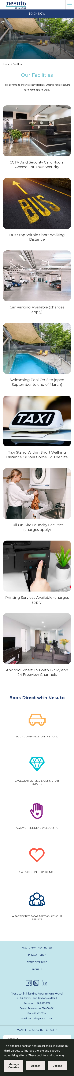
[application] (37, 1057)
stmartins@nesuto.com (40, 1018)
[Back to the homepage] (16, 4)
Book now (37, 13)
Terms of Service (37, 962)
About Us (37, 969)
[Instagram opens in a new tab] (36, 982)
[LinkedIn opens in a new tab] (44, 982)
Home (6, 64)
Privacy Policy (37, 954)
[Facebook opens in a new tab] (28, 982)
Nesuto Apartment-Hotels (37, 947)
